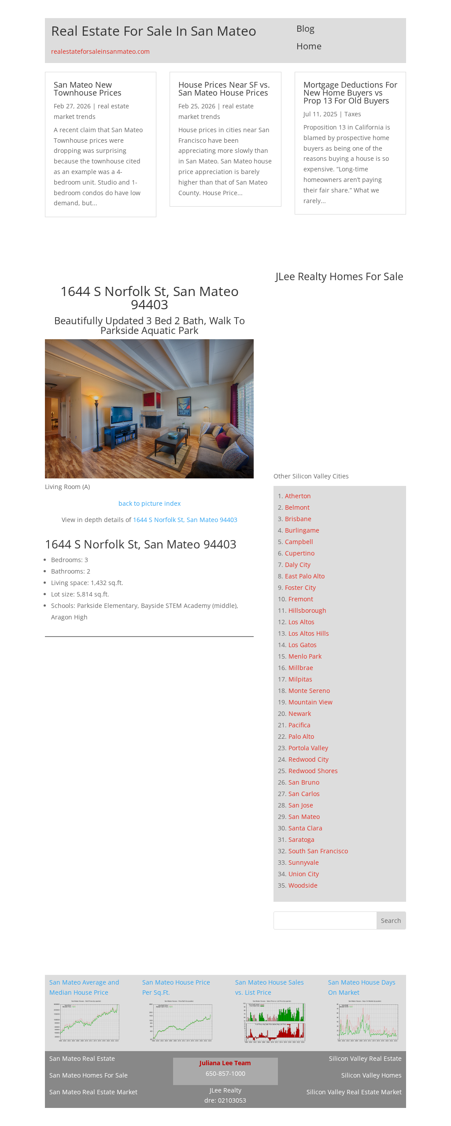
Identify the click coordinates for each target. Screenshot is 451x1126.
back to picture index (149, 503)
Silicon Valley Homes (371, 1075)
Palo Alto (301, 736)
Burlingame (302, 530)
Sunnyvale (303, 862)
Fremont (300, 599)
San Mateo (304, 816)
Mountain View (310, 702)
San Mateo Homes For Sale (88, 1075)
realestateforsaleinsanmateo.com (100, 51)
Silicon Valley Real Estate (365, 1058)
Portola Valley (308, 748)
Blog (305, 28)
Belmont (297, 507)
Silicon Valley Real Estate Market (354, 1092)
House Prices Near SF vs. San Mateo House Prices (224, 88)
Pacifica (299, 725)
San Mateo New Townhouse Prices (88, 88)
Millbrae (300, 667)
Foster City (300, 587)
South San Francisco (318, 851)
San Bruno (303, 782)
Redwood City (308, 759)
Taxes (352, 114)
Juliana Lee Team (225, 1063)
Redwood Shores (313, 771)
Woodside (303, 885)
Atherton (298, 496)
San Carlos (304, 793)
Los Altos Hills (308, 633)
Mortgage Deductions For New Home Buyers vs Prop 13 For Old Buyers (350, 92)
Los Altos (301, 622)
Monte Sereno (309, 690)
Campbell (299, 541)
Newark (299, 713)
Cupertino (299, 553)
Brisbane (298, 519)
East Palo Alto (305, 576)
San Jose (300, 805)
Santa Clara (305, 828)
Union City (303, 874)
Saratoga (301, 839)
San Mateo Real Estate (82, 1058)
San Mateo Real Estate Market (93, 1092)
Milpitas (300, 679)
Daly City (298, 564)
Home (309, 46)
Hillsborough (307, 610)
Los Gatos (302, 645)
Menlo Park (305, 656)
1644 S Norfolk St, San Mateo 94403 (185, 519)
